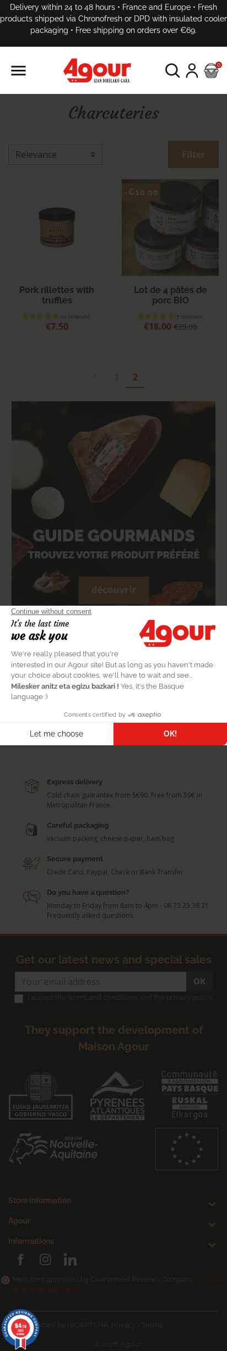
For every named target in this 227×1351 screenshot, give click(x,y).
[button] (172, 70)
